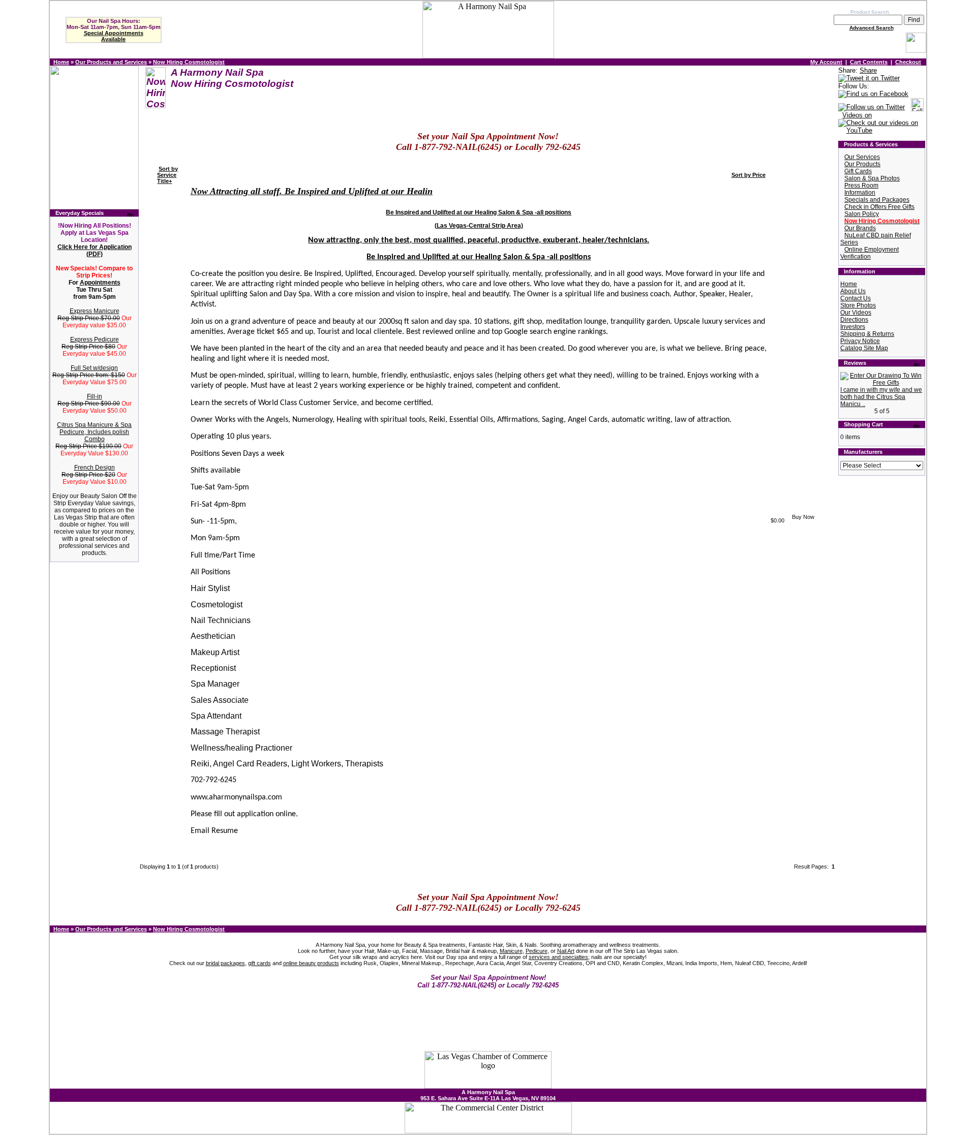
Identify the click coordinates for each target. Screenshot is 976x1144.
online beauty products (311, 963)
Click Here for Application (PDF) (94, 250)
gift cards (259, 963)
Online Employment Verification (869, 253)
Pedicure (536, 951)
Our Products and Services (111, 62)
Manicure (511, 951)
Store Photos (858, 305)
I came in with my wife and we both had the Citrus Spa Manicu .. (881, 397)
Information (859, 192)
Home (61, 62)
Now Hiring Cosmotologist (189, 62)
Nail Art (565, 951)
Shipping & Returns (867, 333)
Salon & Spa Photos (872, 178)
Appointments (100, 282)
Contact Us (855, 298)
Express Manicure (94, 311)
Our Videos (855, 312)
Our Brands (860, 228)
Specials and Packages (876, 199)
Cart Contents (869, 62)
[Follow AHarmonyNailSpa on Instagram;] (917, 107)
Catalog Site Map (864, 348)
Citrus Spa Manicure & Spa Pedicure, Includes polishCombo (94, 432)
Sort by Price (748, 175)
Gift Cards (858, 171)
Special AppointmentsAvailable (113, 36)
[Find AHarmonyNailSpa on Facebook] (873, 94)
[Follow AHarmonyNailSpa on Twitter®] (871, 107)
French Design (94, 467)
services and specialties (558, 957)
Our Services (862, 157)
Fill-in (94, 396)
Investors (852, 326)
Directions (854, 319)
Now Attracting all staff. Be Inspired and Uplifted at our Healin (312, 191)
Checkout (908, 62)
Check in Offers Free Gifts (879, 206)
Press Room (861, 185)
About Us (853, 291)
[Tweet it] (869, 78)
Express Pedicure (94, 339)
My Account (826, 62)
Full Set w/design (94, 368)
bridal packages (225, 963)
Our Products (862, 164)
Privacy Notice (860, 341)
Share (868, 70)
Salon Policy (861, 214)
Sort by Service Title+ (167, 175)
